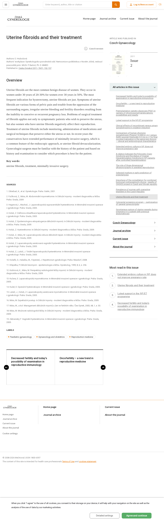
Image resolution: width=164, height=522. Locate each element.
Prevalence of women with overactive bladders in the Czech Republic (133, 190)
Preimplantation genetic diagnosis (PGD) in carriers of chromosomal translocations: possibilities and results (136, 113)
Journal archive (107, 18)
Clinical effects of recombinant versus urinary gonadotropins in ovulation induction (137, 126)
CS (160, 4)
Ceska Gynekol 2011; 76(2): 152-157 (35, 68)
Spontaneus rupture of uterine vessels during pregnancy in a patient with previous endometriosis (136, 211)
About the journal (148, 18)
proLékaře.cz (18, 6)
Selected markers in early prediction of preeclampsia (134, 174)
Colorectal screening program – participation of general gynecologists (137, 203)
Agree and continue (136, 515)
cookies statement (87, 461)
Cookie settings (10, 433)
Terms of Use (68, 461)
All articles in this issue (126, 87)
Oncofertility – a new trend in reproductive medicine (76, 360)
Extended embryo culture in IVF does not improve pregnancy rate (134, 147)
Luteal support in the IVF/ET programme (134, 120)
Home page (89, 18)
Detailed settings (104, 515)
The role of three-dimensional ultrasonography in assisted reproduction (135, 166)
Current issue (127, 18)
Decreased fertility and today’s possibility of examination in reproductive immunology (29, 361)
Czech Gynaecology (124, 222)
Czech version (96, 48)
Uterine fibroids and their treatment (132, 197)
